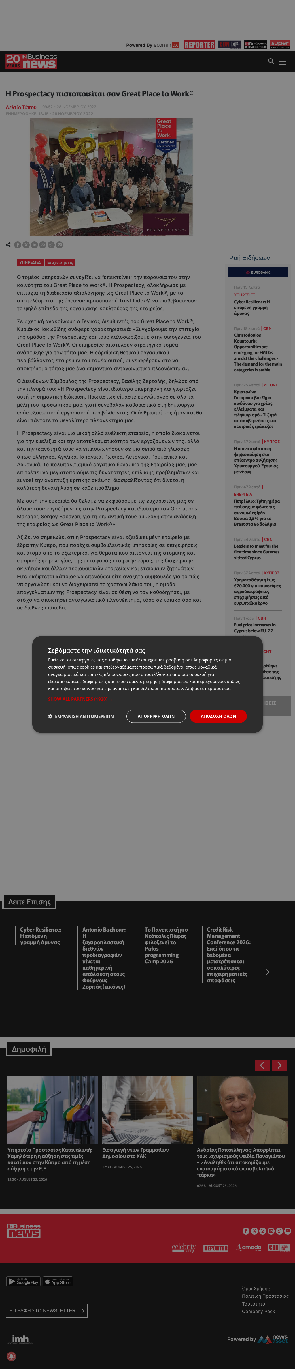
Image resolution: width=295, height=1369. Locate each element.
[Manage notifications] (11, 1356)
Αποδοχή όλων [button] (218, 716)
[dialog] (147, 684)
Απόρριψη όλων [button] (156, 716)
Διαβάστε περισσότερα (208, 688)
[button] (147, 699)
